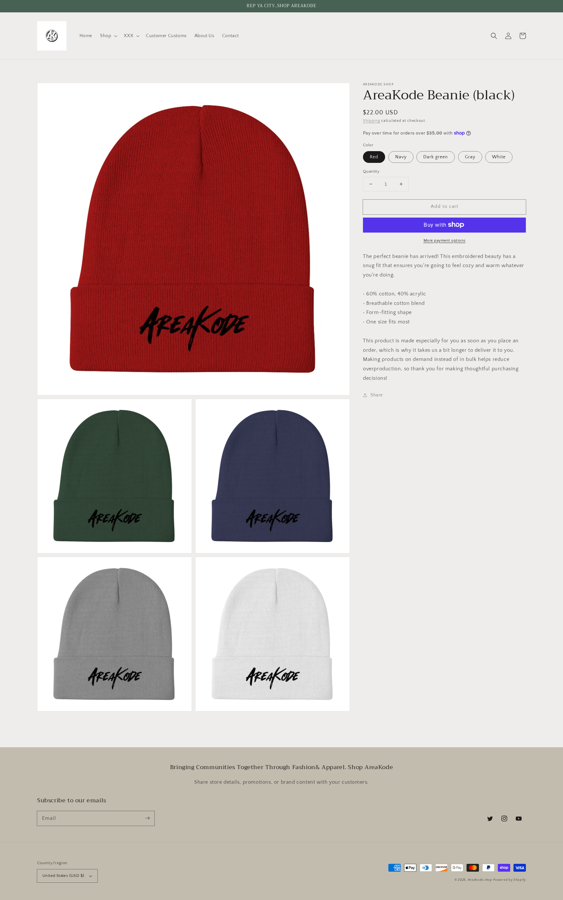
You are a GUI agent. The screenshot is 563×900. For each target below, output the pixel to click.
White (499, 157)
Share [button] (376, 395)
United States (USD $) (63, 875)
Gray (470, 157)
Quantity (371, 171)
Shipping (371, 121)
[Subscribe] (147, 818)
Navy (401, 157)
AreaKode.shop (480, 880)
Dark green (435, 157)
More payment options (445, 240)
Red (374, 157)
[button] (108, 36)
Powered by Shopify (509, 880)
